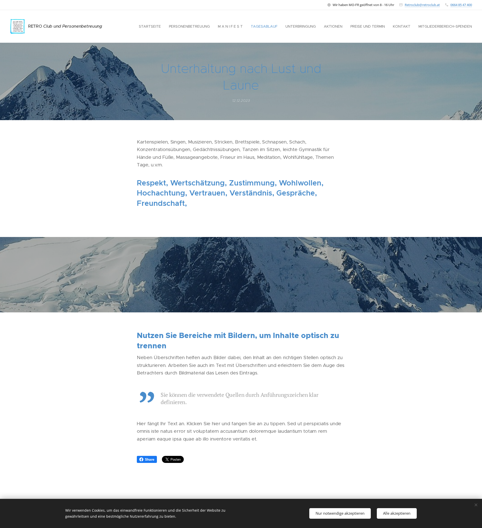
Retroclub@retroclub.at (422, 5)
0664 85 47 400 (461, 5)
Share (149, 459)
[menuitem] (151, 26)
